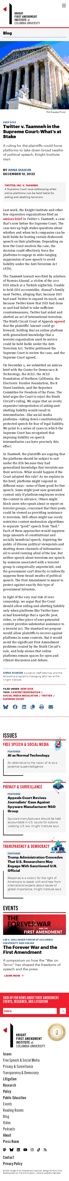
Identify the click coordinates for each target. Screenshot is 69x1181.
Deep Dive (9, 122)
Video (7, 1122)
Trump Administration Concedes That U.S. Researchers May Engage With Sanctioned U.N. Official (35, 864)
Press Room (11, 1141)
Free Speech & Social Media (26, 744)
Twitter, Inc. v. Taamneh (21, 185)
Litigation (10, 1078)
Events (7, 1103)
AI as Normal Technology (29, 755)
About (7, 1134)
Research (9, 1084)
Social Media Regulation (20, 695)
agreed (59, 321)
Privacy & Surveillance (22, 786)
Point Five (57, 1170)
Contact (8, 1157)
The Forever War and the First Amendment (30, 950)
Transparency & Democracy (26, 846)
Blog (7, 33)
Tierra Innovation (27, 1173)
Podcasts (9, 1128)
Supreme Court (13, 699)
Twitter (46, 695)
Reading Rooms (13, 1109)
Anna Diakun (19, 170)
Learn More (12, 975)
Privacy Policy (12, 1163)
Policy (7, 1091)
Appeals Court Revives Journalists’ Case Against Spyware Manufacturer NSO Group (32, 804)
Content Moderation (25, 692)
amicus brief (12, 219)
